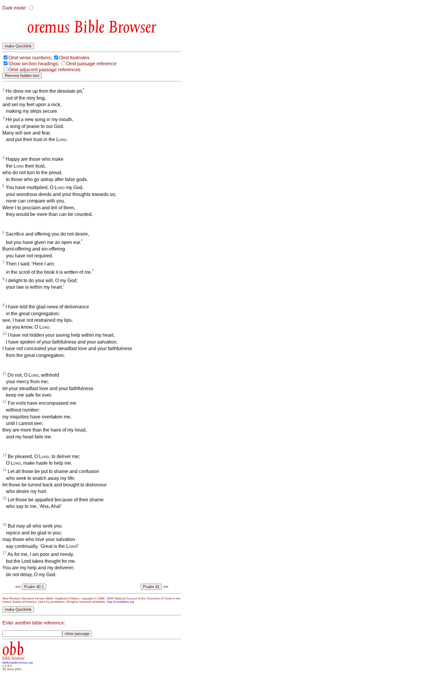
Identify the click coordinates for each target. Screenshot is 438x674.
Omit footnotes (74, 57)
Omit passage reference (91, 63)
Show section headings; (33, 63)
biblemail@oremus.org (17, 662)
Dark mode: (14, 7)
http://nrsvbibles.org (120, 601)
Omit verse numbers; (30, 57)
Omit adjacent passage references (44, 69)
